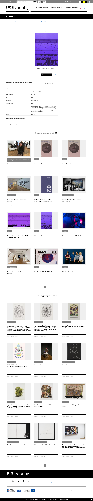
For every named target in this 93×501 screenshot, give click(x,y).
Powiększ (47, 74)
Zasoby (23, 21)
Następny (57, 74)
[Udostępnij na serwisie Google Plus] (51, 83)
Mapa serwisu (44, 482)
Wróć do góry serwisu (81, 482)
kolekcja (38, 7)
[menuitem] (39, 8)
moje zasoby (75, 7)
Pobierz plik (33, 124)
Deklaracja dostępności (61, 482)
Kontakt (73, 482)
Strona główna (15, 21)
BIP (49, 482)
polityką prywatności (63, 499)
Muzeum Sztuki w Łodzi (10, 1)
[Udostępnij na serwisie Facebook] (54, 83)
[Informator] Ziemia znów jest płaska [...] (37, 21)
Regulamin (69, 482)
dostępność (68, 7)
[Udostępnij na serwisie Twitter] (53, 83)
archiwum (45, 7)
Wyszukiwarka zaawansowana (42, 2)
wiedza (53, 7)
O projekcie (53, 482)
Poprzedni (36, 74)
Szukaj (34, 1)
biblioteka (59, 7)
